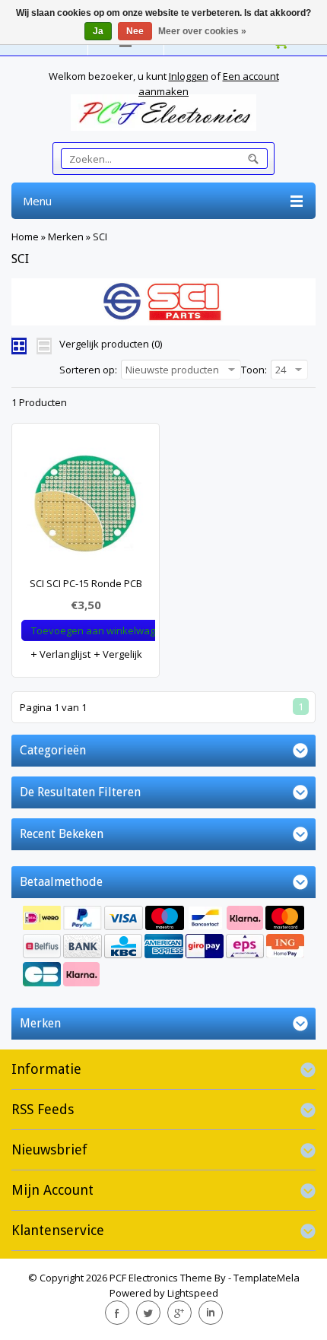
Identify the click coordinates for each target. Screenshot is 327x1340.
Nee (135, 31)
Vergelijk (121, 654)
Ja (98, 31)
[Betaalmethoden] (163, 948)
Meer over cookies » (202, 31)
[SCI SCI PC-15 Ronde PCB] (85, 507)
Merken (66, 236)
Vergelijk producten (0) (110, 344)
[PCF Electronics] (163, 112)
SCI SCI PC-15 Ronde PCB (86, 583)
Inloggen (188, 76)
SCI (100, 236)
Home (25, 236)
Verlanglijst (63, 654)
